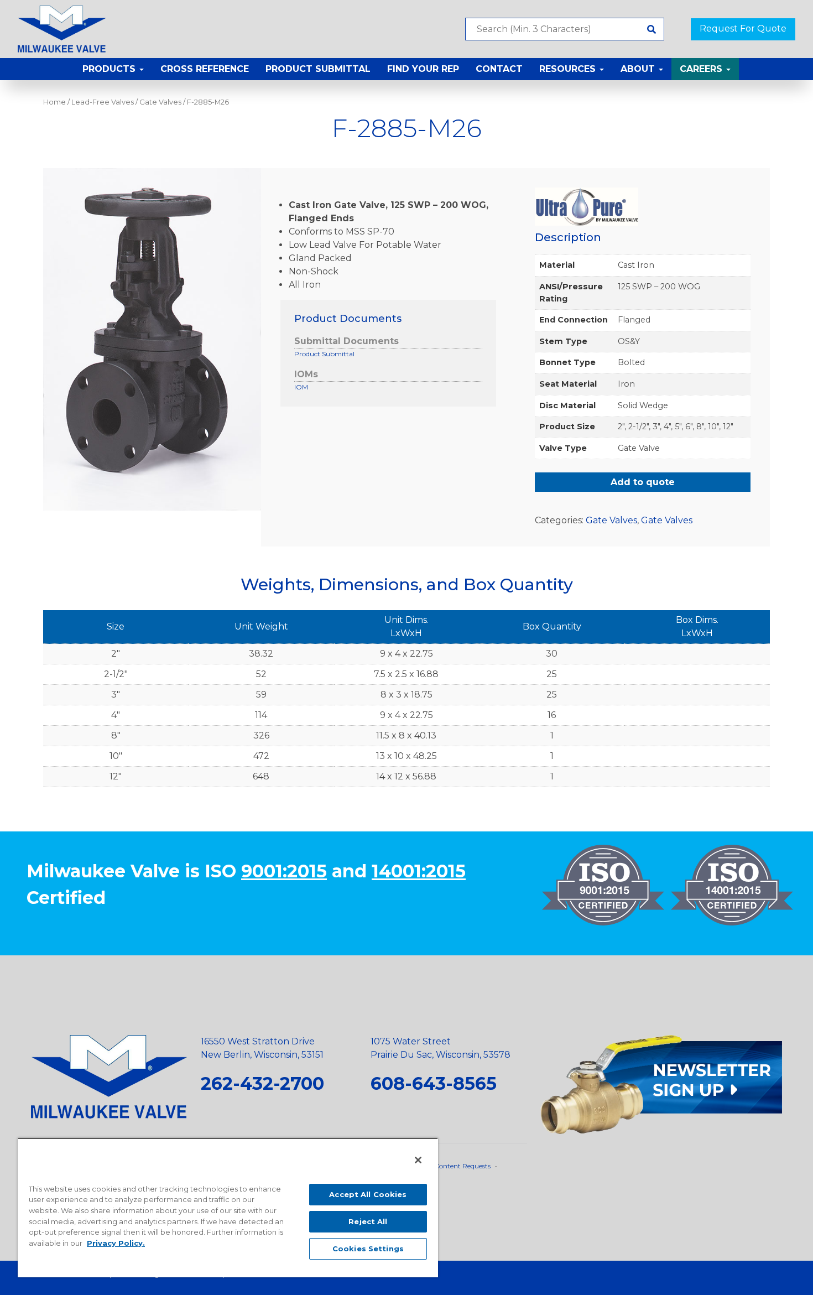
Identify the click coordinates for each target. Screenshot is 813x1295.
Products (110, 69)
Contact (499, 69)
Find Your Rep (423, 69)
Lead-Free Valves (102, 102)
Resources (568, 69)
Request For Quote (743, 28)
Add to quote (643, 482)
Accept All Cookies (367, 1194)
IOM (301, 387)
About (639, 69)
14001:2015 (419, 871)
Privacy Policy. (116, 1243)
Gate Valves (160, 102)
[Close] (418, 1160)
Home (54, 102)
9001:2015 (284, 871)
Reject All (367, 1221)
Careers (702, 69)
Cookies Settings (368, 1248)
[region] (228, 1207)
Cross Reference (204, 69)
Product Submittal (318, 69)
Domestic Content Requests (446, 1166)
